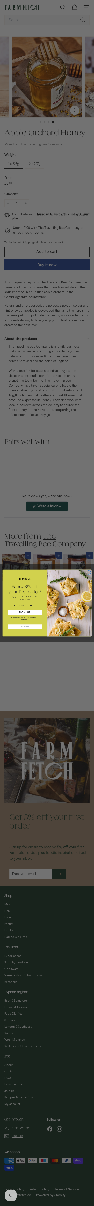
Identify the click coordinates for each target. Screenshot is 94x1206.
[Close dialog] (89, 572)
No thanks (25, 626)
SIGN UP (25, 612)
